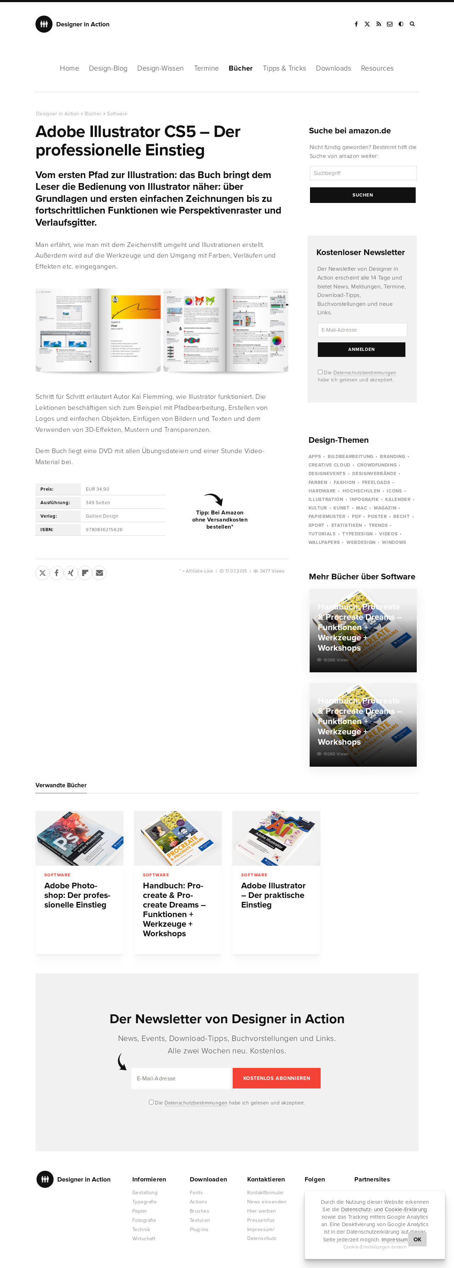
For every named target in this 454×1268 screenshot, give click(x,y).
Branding (392, 456)
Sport (317, 525)
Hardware (322, 491)
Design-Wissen (160, 68)
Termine (206, 68)
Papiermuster (327, 516)
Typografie (144, 1202)
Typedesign (357, 534)
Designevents (327, 473)
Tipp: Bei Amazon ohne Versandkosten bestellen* (220, 519)
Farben (318, 482)
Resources (377, 68)
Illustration (326, 499)
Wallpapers (324, 542)
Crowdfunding (377, 465)
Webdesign (361, 542)
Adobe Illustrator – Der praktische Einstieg (273, 895)
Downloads (333, 68)
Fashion (344, 482)
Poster (377, 516)
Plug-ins (199, 1229)
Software (117, 114)
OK (418, 1239)
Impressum (395, 1239)
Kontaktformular (265, 1193)
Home (69, 68)
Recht (401, 516)
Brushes (199, 1211)
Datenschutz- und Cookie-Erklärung (384, 1209)
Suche (412, 24)
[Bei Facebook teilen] (56, 571)
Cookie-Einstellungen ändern (375, 1247)
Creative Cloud (329, 465)
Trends (378, 525)
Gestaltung (144, 1193)
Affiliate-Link (199, 571)
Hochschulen (361, 491)
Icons (394, 491)
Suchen (363, 195)
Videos (388, 534)
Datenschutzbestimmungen (365, 373)
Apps (315, 456)
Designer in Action (72, 24)
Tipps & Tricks (284, 68)
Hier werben (261, 1211)
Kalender (397, 499)
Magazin (385, 508)
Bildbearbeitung (350, 456)
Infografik (364, 499)
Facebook (356, 24)
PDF (356, 516)
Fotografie (144, 1220)
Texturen (200, 1220)
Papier (139, 1211)
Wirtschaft (143, 1239)
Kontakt (390, 24)
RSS (378, 24)
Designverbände (374, 473)
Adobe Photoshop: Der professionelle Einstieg (77, 895)
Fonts (196, 1193)
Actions (198, 1202)
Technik (141, 1229)
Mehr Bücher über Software (362, 577)
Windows (394, 542)
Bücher (241, 68)
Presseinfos (261, 1220)
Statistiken (346, 525)
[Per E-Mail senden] (99, 571)
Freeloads (376, 482)
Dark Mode (401, 24)
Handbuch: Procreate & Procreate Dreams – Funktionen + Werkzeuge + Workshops (174, 910)
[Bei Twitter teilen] (42, 571)
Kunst (341, 508)
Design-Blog (108, 68)
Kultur (318, 508)
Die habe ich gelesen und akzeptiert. (229, 1103)
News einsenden (267, 1202)
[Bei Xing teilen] (71, 571)
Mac (361, 508)
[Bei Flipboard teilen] (85, 571)
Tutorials (322, 534)
